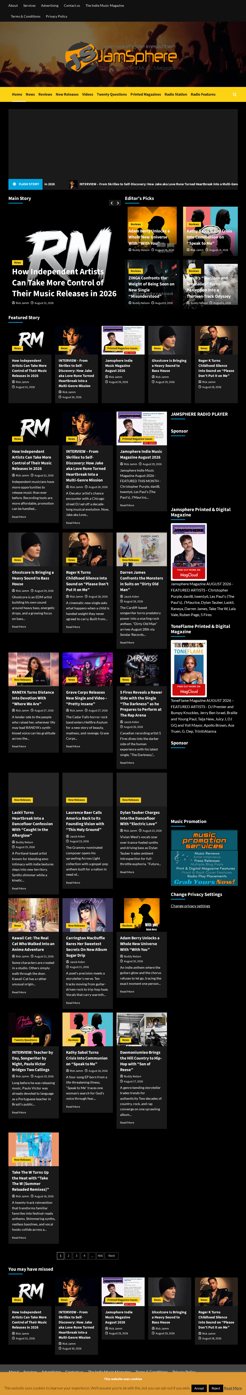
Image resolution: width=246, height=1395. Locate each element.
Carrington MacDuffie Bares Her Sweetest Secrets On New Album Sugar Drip (86, 946)
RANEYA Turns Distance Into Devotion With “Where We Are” (33, 698)
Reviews (45, 94)
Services (29, 5)
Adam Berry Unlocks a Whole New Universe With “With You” (149, 237)
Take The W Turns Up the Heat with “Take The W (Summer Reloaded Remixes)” (30, 1181)
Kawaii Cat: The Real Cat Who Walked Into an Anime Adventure (33, 944)
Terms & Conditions (25, 16)
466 (100, 1255)
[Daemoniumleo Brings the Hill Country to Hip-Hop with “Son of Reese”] (142, 1029)
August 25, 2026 (25, 847)
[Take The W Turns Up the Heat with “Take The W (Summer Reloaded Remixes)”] (33, 1149)
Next (111, 1255)
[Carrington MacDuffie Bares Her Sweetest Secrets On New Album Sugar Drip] (87, 915)
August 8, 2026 (164, 303)
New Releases (67, 94)
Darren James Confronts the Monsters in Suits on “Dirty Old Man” (141, 581)
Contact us (72, 5)
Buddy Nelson (141, 250)
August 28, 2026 (211, 387)
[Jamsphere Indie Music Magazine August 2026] (123, 340)
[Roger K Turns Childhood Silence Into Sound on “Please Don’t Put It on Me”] (216, 340)
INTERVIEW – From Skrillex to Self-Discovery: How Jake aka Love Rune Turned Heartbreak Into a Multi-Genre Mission (119, 184)
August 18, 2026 (218, 250)
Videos (87, 94)
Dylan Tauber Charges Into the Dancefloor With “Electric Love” (140, 818)
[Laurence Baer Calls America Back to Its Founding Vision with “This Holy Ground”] (87, 789)
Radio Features (203, 94)
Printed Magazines (145, 94)
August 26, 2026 (133, 727)
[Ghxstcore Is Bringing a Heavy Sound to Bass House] (169, 340)
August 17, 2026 (133, 1081)
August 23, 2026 (79, 841)
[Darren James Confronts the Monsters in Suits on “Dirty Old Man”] (142, 549)
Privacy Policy (56, 16)
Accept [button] (199, 1388)
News (30, 94)
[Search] (235, 94)
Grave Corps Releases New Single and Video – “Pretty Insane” (86, 698)
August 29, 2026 (118, 382)
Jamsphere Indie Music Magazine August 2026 (119, 365)
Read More (19, 517)
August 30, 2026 (71, 397)
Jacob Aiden (131, 597)
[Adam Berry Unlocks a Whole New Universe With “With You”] (142, 915)
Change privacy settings (190, 905)
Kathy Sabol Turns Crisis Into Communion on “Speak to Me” (209, 237)
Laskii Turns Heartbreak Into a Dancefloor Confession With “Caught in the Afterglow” (32, 824)
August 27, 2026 (44, 711)
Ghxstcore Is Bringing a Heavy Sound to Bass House (169, 365)
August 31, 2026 (44, 303)
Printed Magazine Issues (122, 348)
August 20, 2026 (164, 250)
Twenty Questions (112, 94)
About (13, 5)
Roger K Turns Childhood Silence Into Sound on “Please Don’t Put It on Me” (216, 368)
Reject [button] (216, 1388)
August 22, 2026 (152, 831)
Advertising (49, 5)
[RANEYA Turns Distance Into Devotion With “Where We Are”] (33, 669)
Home (17, 94)
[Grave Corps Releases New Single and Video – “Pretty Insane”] (87, 669)
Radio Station (176, 94)
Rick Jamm (22, 303)
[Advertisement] (123, 143)
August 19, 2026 (44, 1076)
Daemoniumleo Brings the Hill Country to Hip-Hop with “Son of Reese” (141, 1061)
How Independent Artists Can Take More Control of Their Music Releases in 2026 (64, 283)
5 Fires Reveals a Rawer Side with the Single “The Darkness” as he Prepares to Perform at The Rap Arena (141, 704)
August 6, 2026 (222, 303)
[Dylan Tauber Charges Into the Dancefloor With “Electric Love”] (142, 789)
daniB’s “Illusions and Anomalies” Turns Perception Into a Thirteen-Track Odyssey (209, 287)
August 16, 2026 (44, 1196)
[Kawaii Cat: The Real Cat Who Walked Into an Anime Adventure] (33, 915)
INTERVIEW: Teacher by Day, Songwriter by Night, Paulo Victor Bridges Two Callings (32, 1061)
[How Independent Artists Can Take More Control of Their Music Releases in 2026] (29, 340)
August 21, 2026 (44, 956)
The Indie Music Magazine (105, 5)
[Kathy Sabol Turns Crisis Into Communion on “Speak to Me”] (87, 1029)
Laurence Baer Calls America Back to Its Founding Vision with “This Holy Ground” (85, 821)
